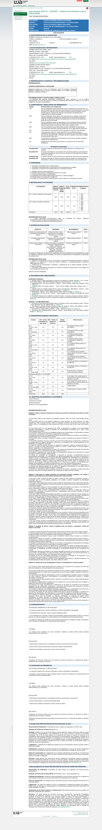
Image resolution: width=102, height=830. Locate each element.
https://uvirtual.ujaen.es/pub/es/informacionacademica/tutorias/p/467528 (56, 74)
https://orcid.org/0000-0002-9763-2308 (44, 63)
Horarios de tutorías (18, 16)
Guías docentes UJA (19, 11)
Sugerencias (85, 814)
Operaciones (31, 5)
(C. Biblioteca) (76, 282)
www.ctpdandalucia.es (75, 762)
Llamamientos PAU (18, 19)
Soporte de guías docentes (83, 813)
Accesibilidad (75, 814)
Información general (21, 5)
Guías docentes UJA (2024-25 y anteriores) (21, 14)
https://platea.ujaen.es (39, 44)
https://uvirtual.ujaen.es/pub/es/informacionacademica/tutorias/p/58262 (56, 59)
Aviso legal (80, 814)
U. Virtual (86, 0)
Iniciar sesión (79, 0)
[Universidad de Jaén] (51, 2)
